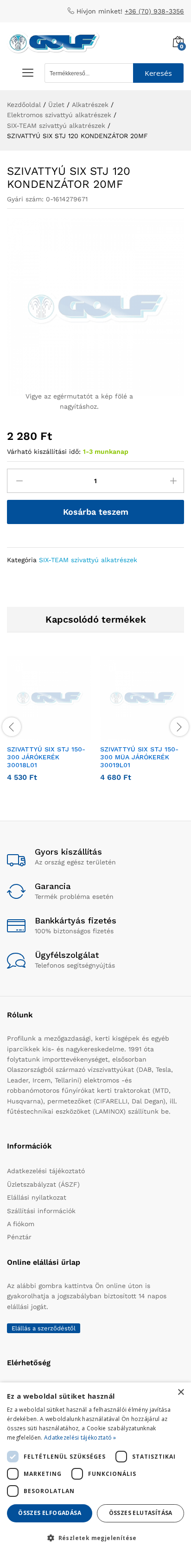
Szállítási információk (41, 1211)
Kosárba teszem (95, 512)
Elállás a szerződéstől (44, 1328)
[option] (49, 725)
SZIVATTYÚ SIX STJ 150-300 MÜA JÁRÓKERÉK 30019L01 (139, 757)
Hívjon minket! (99, 11)
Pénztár (19, 1237)
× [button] (180, 1392)
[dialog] (95, 1468)
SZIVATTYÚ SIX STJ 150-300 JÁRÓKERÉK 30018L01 (46, 757)
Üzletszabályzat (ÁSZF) (43, 1184)
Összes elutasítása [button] (140, 1513)
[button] (38, 734)
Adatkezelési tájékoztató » (80, 1437)
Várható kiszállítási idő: (44, 451)
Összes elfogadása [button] (49, 1513)
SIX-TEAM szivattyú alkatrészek (88, 560)
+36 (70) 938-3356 (154, 11)
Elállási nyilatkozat (36, 1197)
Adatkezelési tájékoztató (46, 1171)
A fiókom (20, 1224)
